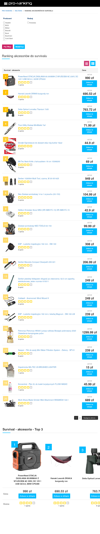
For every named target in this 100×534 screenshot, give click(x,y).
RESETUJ (19, 46)
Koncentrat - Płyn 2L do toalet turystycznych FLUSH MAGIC (42, 384)
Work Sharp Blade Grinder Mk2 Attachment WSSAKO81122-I (43, 400)
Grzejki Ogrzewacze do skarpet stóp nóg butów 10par (40, 142)
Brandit (7, 30)
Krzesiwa (32, 23)
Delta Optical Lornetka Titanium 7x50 (33, 109)
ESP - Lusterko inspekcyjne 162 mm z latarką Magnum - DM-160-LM (46, 314)
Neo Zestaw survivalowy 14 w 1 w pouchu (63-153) (39, 194)
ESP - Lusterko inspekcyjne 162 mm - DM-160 (37, 244)
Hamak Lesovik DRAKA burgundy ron (33, 93)
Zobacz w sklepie (89, 84)
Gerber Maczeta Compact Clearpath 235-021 (36, 262)
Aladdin (8, 23)
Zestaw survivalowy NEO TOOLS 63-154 (35, 225)
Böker (7, 28)
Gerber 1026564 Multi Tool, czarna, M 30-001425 (38, 178)
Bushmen (8, 36)
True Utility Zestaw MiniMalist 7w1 (32, 125)
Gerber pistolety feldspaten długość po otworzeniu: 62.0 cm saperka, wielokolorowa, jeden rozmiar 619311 (46, 280)
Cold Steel (9, 38)
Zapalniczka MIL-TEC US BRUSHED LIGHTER (37, 367)
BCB (7, 25)
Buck (7, 33)
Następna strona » (89, 418)
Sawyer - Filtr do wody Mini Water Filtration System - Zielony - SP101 (46, 350)
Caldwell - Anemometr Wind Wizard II (33, 298)
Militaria (18, 11)
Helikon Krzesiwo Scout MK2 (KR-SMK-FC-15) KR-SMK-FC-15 (44, 210)
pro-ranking (7, 11)
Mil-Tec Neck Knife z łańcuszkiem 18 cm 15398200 (39, 161)
